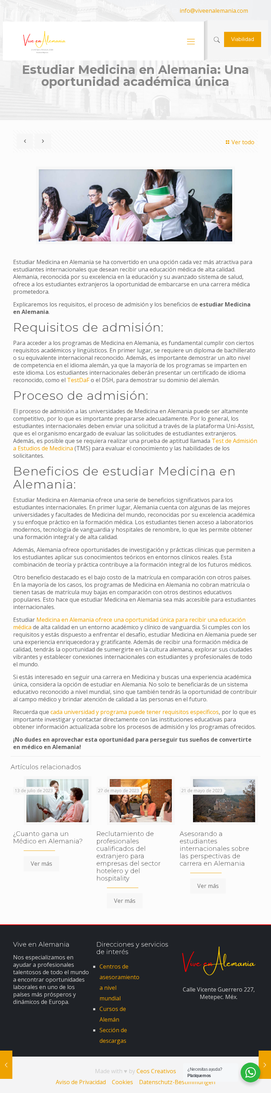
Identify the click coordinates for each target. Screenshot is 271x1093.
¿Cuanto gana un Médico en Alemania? (48, 837)
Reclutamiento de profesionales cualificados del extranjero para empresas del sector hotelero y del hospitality (128, 856)
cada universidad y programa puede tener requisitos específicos (134, 712)
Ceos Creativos (156, 1071)
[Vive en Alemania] (42, 41)
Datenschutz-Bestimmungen (177, 1082)
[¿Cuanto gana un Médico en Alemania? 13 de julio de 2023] (265, 1065)
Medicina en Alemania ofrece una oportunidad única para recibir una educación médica (129, 623)
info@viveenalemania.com (214, 10)
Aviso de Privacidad (81, 1082)
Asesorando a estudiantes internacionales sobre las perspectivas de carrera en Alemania (214, 848)
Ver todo (242, 142)
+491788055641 (147, 10)
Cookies (122, 1082)
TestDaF (78, 380)
